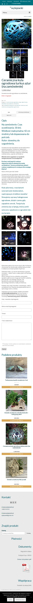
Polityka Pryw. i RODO (24, 555)
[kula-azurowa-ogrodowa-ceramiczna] (13, 74)
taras (18, 106)
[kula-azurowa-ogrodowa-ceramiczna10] (24, 53)
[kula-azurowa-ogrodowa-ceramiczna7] (16, 33)
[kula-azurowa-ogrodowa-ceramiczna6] (17, 60)
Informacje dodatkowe (23, 112)
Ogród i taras (24, 102)
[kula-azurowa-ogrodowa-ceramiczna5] (24, 60)
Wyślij (4, 349)
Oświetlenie (4, 103)
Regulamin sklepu (26, 551)
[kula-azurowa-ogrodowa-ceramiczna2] (24, 67)
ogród (15, 106)
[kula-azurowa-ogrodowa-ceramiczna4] (9, 67)
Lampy (30, 16)
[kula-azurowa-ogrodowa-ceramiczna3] (17, 67)
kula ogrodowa (10, 106)
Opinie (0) (9, 115)
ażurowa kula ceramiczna (19, 105)
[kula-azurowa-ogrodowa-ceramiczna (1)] (20, 74)
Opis (9, 112)
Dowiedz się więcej (16, 387)
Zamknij (10, 599)
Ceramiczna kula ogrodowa (12, 102)
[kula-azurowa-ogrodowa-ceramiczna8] (9, 53)
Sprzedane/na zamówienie (13, 103)
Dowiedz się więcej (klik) (24, 585)
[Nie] (31, 597)
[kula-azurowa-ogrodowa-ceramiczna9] (17, 53)
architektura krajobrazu (9, 105)
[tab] (9, 112)
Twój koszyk (26, 1)
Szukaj (4, 530)
